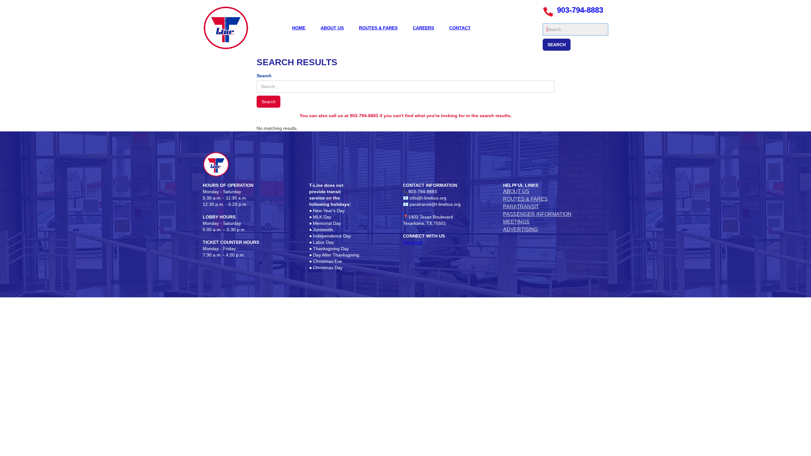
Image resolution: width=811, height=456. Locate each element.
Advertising (520, 229)
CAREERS (423, 27)
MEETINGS (516, 222)
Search (550, 20)
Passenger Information (537, 214)
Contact (460, 27)
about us (332, 27)
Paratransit (521, 206)
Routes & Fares (378, 27)
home (298, 27)
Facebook (413, 242)
